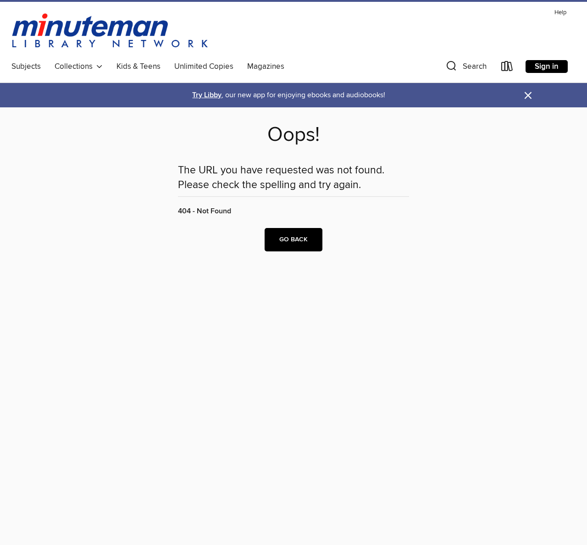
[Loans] (507, 68)
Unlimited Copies (203, 66)
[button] (465, 68)
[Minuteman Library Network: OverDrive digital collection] (110, 32)
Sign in (547, 66)
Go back (293, 239)
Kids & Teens (138, 66)
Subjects (26, 66)
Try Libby (207, 95)
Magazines (265, 66)
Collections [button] (75, 66)
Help (560, 12)
